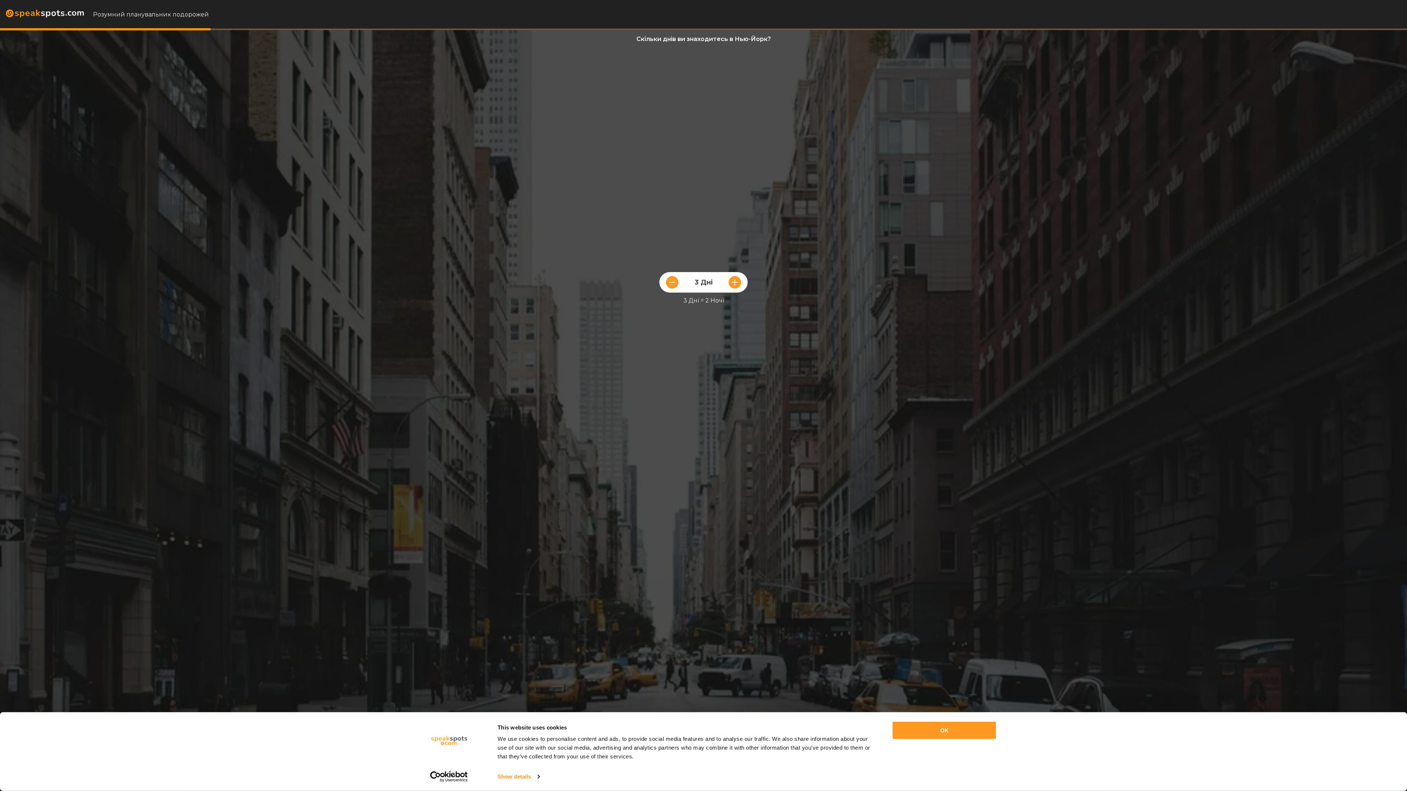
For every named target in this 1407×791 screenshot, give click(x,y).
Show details (514, 776)
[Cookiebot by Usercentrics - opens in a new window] (449, 776)
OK (944, 730)
